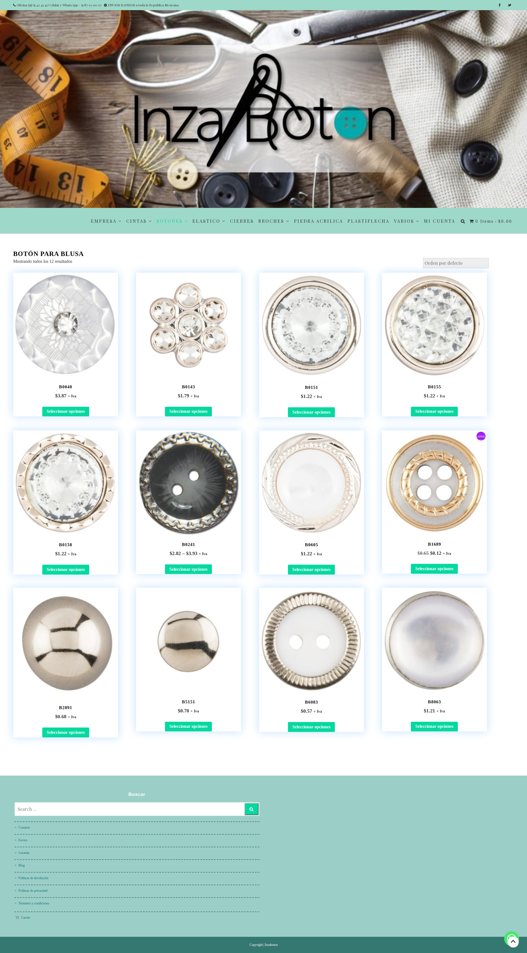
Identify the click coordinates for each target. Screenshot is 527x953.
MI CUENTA (439, 221)
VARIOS (404, 221)
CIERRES (242, 221)
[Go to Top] (513, 942)
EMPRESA (104, 221)
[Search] (252, 809)
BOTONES (169, 221)
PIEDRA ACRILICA (318, 221)
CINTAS (136, 221)
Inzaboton (271, 945)
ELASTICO (206, 221)
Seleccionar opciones (66, 411)
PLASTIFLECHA (368, 221)
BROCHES (271, 221)
